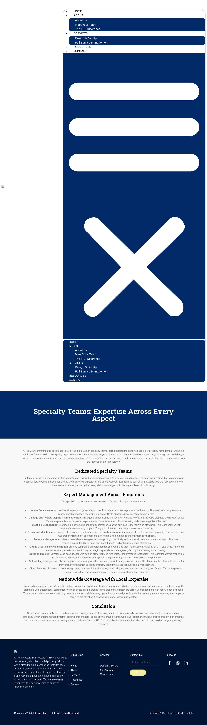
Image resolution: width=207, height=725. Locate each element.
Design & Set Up (86, 38)
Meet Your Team (85, 24)
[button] (134, 196)
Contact (80, 50)
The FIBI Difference (87, 358)
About (78, 15)
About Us (81, 20)
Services (81, 33)
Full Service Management (91, 371)
